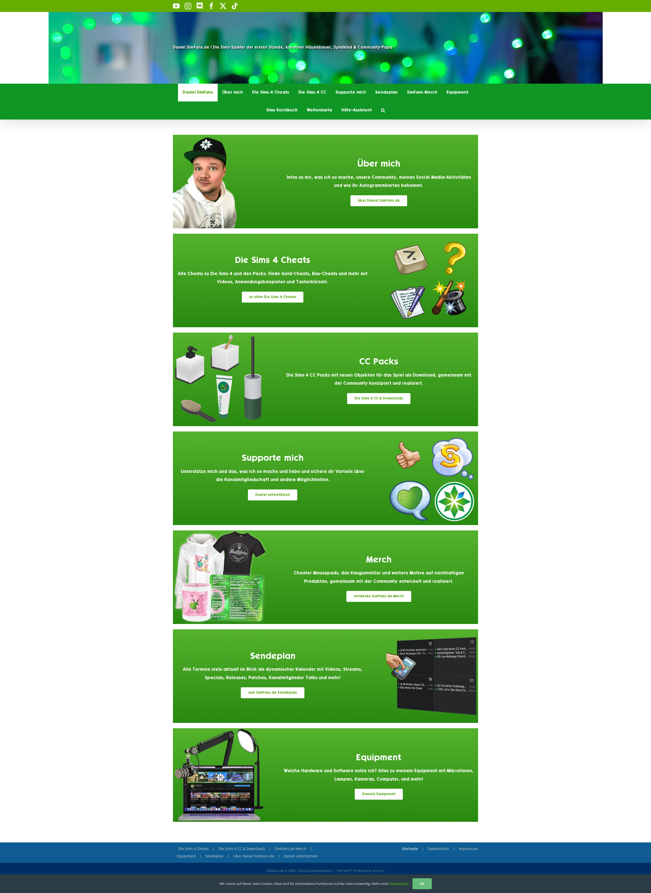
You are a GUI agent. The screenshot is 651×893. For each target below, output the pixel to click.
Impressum (468, 848)
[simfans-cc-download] (220, 334)
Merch (379, 560)
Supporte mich (273, 458)
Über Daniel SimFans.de (253, 856)
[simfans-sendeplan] (431, 631)
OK (422, 883)
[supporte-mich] (431, 433)
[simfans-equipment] (220, 730)
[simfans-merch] (220, 532)
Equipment (378, 758)
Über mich (378, 164)
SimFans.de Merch (290, 848)
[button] (383, 110)
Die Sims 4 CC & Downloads (241, 848)
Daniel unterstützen (301, 856)
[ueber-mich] (220, 137)
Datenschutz (438, 848)
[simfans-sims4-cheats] (431, 236)
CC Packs (378, 362)
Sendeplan (272, 656)
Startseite (410, 848)
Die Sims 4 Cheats (272, 260)
